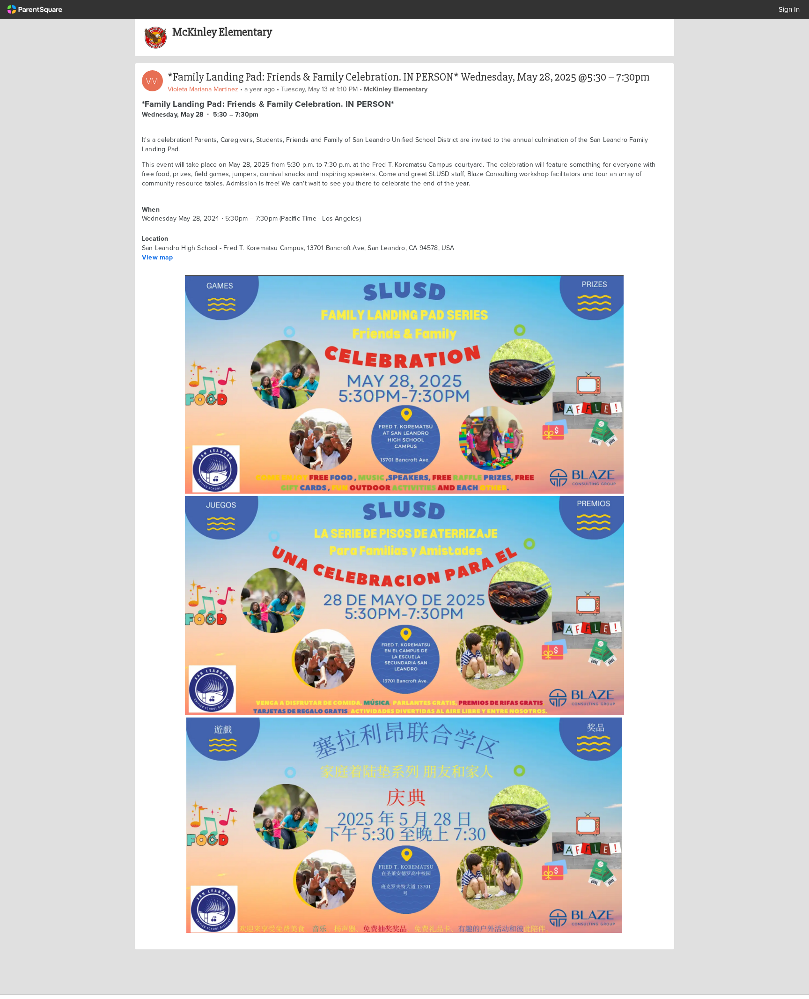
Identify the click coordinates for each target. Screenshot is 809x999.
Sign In (789, 9)
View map (157, 257)
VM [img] (152, 81)
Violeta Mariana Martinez (203, 89)
